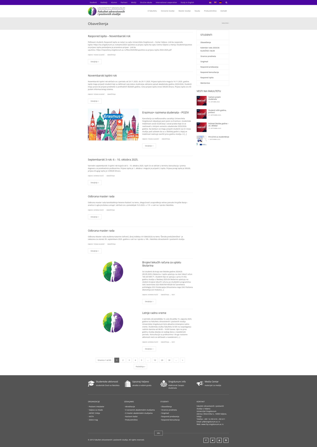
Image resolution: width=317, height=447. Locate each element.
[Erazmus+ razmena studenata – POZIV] (113, 124)
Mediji (133, 2)
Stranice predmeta (208, 56)
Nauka (197, 11)
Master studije (185, 11)
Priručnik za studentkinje (218, 137)
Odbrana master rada (101, 196)
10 (155, 360)
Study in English (187, 2)
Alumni (114, 2)
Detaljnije (94, 61)
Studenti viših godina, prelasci (217, 111)
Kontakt (224, 11)
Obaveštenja (111, 55)
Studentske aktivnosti (107, 381)
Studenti (93, 2)
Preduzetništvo (210, 11)
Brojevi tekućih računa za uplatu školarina (161, 264)
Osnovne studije (167, 11)
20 (162, 360)
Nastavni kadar (131, 416)
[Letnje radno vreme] (113, 321)
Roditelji (104, 2)
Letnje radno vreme (154, 313)
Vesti (173, 295)
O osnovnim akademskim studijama (140, 410)
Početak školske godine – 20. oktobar (218, 124)
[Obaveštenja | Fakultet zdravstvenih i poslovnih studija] (106, 11)
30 (169, 360)
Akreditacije (130, 406)
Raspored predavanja (209, 67)
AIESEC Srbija (94, 413)
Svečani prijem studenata (214, 98)
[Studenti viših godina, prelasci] (202, 114)
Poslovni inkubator (96, 406)
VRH (158, 433)
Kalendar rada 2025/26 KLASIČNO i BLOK (209, 49)
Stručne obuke (146, 2)
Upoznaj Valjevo (140, 381)
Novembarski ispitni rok (102, 75)
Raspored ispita (206, 77)
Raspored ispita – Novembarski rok (109, 36)
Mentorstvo (205, 83)
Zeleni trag (93, 420)
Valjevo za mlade (96, 410)
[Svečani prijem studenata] (202, 100)
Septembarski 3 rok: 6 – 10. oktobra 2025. (113, 159)
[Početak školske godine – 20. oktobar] (202, 127)
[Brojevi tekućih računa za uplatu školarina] (113, 271)
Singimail (204, 61)
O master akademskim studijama (139, 413)
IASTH (91, 416)
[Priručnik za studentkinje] (202, 141)
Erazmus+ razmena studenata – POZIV (165, 112)
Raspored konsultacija (209, 72)
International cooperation (166, 2)
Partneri (124, 2)
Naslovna (225, 23)
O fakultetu (152, 11)
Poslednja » (140, 366)
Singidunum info (177, 381)
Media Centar (212, 381)
